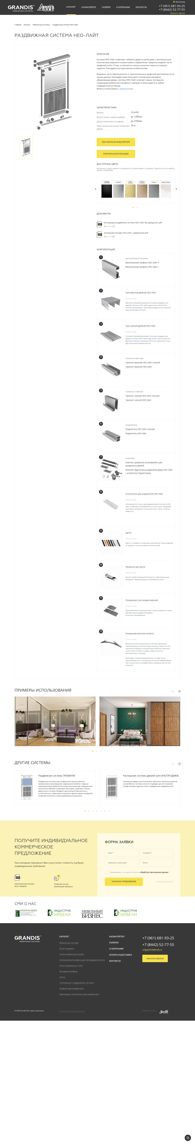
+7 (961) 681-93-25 (172, 6)
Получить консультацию (116, 154)
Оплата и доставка (120, 955)
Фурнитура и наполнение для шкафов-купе (79, 994)
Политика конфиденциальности (72, 1011)
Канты (62, 977)
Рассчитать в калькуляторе (116, 142)
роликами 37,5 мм (148, 341)
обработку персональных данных (154, 872)
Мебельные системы (69, 943)
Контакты (115, 961)
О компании (116, 949)
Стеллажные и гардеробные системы (76, 983)
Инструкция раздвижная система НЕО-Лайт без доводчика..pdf (133, 222)
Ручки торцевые (66, 948)
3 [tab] (100, 751)
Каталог (64, 937)
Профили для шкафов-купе (71, 988)
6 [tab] (104, 811)
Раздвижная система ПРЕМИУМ (56, 775)
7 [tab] (108, 811)
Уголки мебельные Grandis (71, 954)
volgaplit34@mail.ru (152, 949)
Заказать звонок (177, 13)
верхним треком (132, 341)
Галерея (113, 943)
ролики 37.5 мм (139, 310)
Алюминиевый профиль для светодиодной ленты (82, 960)
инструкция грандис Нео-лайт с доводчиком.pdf (126, 233)
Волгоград (180, 2)
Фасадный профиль (68, 971)
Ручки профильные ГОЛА (71, 965)
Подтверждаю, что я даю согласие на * (139, 872)
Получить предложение (124, 882)
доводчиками (126, 88)
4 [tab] (97, 811)
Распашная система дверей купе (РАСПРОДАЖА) (151, 775)
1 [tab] (133, 207)
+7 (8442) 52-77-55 (172, 9)
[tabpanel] (106, 189)
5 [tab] (100, 811)
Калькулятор (116, 937)
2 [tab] (137, 207)
